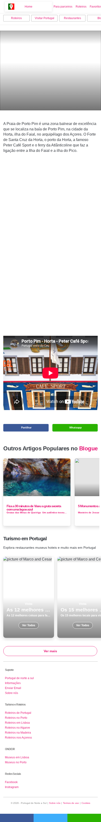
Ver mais (50, 651)
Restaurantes (72, 18)
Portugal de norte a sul (19, 678)
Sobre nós (11, 693)
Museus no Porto (16, 762)
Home (28, 6)
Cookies (86, 803)
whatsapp (84, 818)
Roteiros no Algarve (17, 727)
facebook (17, 818)
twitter (50, 818)
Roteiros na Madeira (18, 732)
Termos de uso (71, 803)
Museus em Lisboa (17, 757)
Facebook (11, 782)
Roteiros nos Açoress (18, 737)
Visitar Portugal (44, 18)
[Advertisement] (50, 241)
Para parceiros (63, 6)
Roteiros (81, 6)
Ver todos (28, 597)
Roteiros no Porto (16, 717)
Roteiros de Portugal (18, 712)
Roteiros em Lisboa (17, 722)
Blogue (88, 448)
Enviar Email (13, 688)
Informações (13, 683)
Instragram (12, 787)
